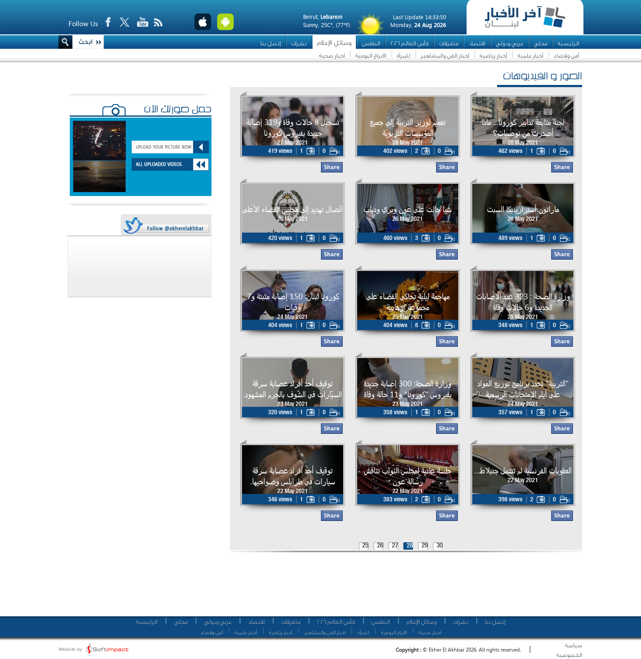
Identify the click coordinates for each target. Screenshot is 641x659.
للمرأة (403, 55)
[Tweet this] (166, 225)
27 (395, 546)
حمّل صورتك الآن (177, 110)
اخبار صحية (332, 55)
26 (380, 546)
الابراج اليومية (370, 55)
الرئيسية (568, 43)
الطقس (371, 43)
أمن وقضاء (566, 55)
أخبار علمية (530, 55)
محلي (540, 43)
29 (425, 546)
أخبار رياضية (493, 55)
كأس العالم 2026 (410, 43)
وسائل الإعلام (334, 43)
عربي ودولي (509, 43)
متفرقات (448, 43)
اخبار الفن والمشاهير (445, 55)
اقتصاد (477, 43)
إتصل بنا (270, 43)
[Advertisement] (403, 588)
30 (439, 546)
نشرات (299, 43)
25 (365, 546)
